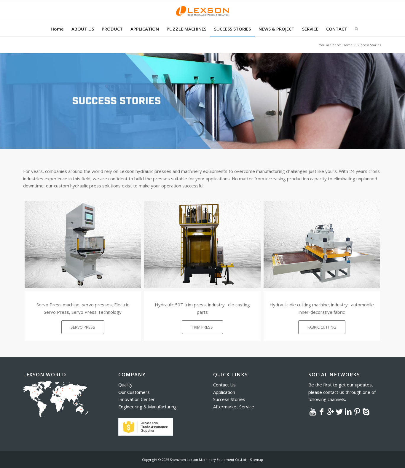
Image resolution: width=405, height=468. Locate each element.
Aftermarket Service (233, 407)
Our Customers (134, 392)
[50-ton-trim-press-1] (202, 244)
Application (224, 392)
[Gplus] (330, 411)
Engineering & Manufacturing (147, 407)
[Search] (354, 28)
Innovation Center (136, 399)
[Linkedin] (348, 411)
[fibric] (322, 244)
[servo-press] (83, 244)
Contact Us (224, 385)
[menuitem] (57, 28)
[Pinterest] (357, 411)
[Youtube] (312, 411)
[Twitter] (339, 411)
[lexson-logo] (202, 10)
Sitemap (256, 459)
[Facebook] (321, 411)
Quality (125, 385)
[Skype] (366, 411)
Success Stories (229, 399)
